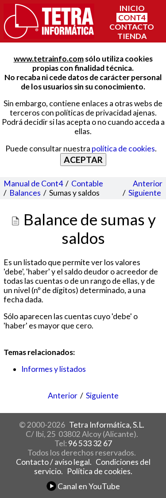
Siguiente (144, 192)
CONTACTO (131, 26)
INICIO (132, 8)
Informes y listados (53, 369)
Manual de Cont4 (33, 183)
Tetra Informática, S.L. (106, 424)
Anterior (147, 183)
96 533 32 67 (90, 443)
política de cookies (123, 148)
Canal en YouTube (88, 486)
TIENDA (132, 36)
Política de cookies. (99, 471)
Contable (87, 183)
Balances (25, 192)
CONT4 (132, 17)
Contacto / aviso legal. (54, 462)
